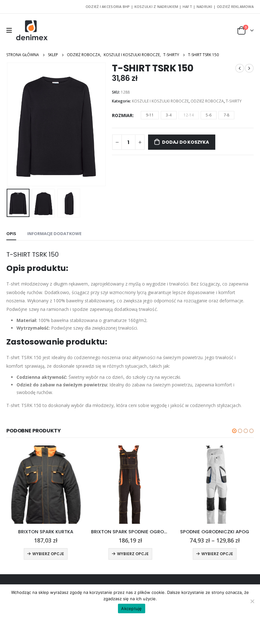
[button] (234, 431)
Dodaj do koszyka (185, 142)
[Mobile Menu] (11, 30)
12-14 (189, 115)
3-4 (169, 115)
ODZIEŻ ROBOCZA (207, 101)
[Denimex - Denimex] (32, 30)
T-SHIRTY (234, 101)
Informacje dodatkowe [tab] (54, 233)
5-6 (208, 115)
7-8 (226, 115)
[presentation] (14, 124)
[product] (46, 484)
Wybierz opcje (48, 553)
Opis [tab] (11, 233)
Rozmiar (122, 115)
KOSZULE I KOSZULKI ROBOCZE (160, 101)
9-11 (150, 115)
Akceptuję (131, 608)
